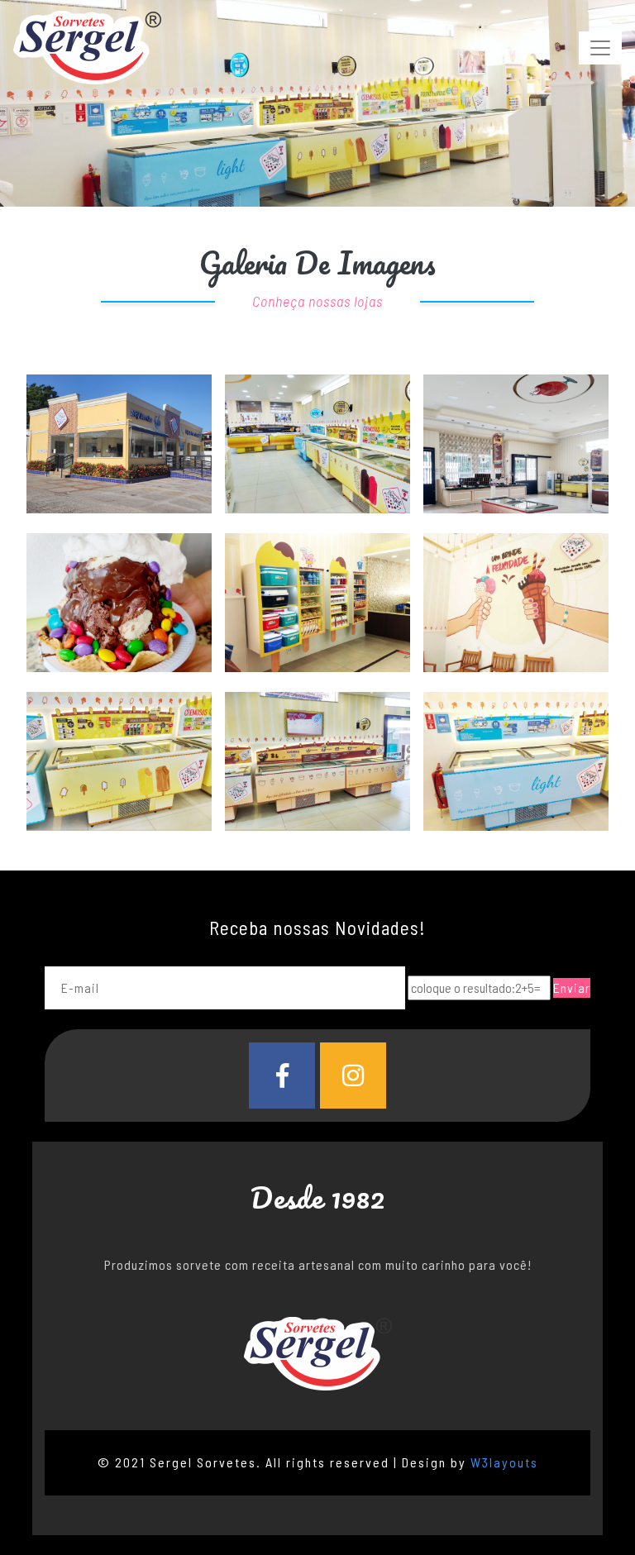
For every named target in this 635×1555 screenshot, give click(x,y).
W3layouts (504, 1462)
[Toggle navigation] (600, 47)
